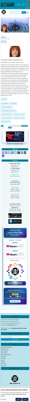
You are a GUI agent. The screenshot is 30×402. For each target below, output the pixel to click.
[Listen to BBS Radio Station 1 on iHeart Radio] (15, 246)
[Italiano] (27, 4)
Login (9, 126)
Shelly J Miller (4, 42)
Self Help (16, 114)
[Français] (27, 2)
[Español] (28, 5)
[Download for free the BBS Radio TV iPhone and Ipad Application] (15, 221)
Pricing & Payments (5, 349)
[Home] (4, 12)
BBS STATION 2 (15, 194)
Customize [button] (3, 399)
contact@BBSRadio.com (12, 325)
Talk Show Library (4, 351)
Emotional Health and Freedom (9, 110)
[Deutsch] (28, 2)
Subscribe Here (15, 301)
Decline (18, 399)
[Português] (28, 4)
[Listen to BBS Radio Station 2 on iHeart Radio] (15, 254)
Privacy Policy (3, 363)
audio (17, 165)
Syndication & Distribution (6, 354)
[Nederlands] (28, 0)
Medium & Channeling (19, 118)
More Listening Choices (15, 176)
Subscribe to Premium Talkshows (7, 4)
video (17, 170)
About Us (3, 360)
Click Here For (15, 174)
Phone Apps (3, 358)
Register (18, 4)
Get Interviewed (4, 352)
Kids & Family (14, 103)
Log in (23, 4)
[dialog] (15, 394)
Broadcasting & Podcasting (6, 347)
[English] (27, 0)
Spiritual (22, 114)
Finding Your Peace (5, 38)
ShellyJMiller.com (21, 93)
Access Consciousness (7, 118)
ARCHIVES (4, 99)
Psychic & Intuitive (6, 121)
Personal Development (7, 114)
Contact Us (3, 362)
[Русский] (27, 5)
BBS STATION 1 (15, 187)
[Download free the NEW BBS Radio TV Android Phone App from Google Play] (15, 215)
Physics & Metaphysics (7, 107)
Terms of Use (3, 365)
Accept (25, 399)
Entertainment (5, 103)
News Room (3, 356)
